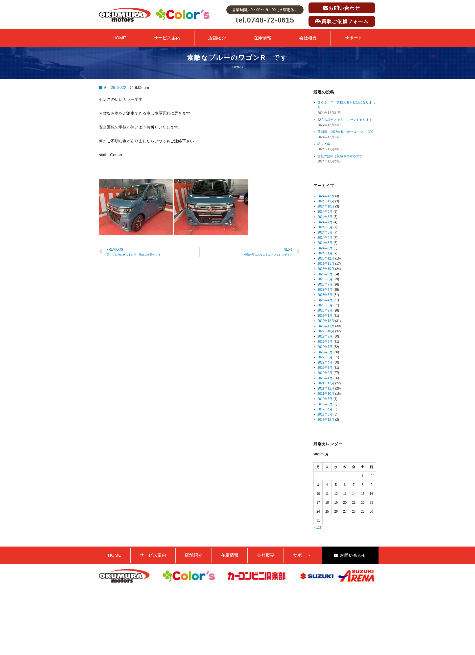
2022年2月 (324, 373)
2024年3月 (324, 243)
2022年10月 (325, 331)
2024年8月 (324, 217)
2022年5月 (324, 357)
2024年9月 (324, 211)
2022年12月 (325, 321)
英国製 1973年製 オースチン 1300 (345, 132)
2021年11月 (325, 388)
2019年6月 (324, 399)
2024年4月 (324, 237)
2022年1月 (324, 378)
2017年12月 (325, 419)
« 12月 (318, 527)
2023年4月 (324, 300)
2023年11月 (325, 263)
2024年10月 (325, 206)
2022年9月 (324, 336)
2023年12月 (325, 258)
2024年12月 (325, 196)
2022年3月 (324, 367)
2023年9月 (324, 274)
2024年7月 (324, 222)
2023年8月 (324, 279)
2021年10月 (325, 393)
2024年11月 (325, 201)
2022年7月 (324, 347)
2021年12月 (325, 383)
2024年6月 (324, 227)
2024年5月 (324, 232)
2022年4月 (324, 362)
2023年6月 (324, 289)
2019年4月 (324, 409)
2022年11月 (325, 326)
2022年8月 (324, 341)
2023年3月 (324, 305)
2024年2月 (324, 248)
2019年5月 (324, 404)
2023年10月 (325, 269)
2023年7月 (324, 284)
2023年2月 (324, 310)
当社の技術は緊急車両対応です (339, 156)
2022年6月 (324, 352)
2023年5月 (324, 295)
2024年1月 (324, 253)
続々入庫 (325, 144)
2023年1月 (324, 315)
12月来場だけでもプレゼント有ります (344, 120)
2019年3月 (324, 414)
